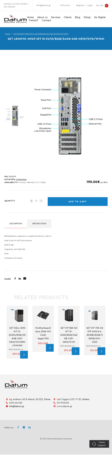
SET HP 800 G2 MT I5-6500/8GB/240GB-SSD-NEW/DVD (69, 335)
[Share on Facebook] (15, 278)
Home (30, 17)
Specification (39, 224)
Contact (46, 20)
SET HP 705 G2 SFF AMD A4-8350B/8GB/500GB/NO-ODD (95, 335)
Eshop (87, 17)
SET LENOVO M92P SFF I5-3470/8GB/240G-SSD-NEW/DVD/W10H (41, 34)
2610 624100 (21, 4)
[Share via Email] (24, 278)
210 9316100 (9, 7)
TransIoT (33, 20)
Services (55, 17)
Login (90, 5)
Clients (68, 17)
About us (42, 17)
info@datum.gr (43, 5)
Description (15, 224)
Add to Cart (77, 202)
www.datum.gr (64, 406)
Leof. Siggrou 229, (73, 399)
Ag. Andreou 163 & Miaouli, (29, 399)
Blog (77, 17)
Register (80, 5)
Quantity (9, 201)
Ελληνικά (65, 5)
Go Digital (99, 17)
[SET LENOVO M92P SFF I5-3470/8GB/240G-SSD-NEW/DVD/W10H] (68, 116)
